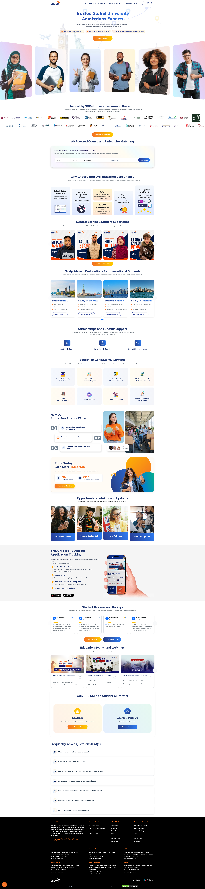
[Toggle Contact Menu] (4, 884)
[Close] (132, 431)
